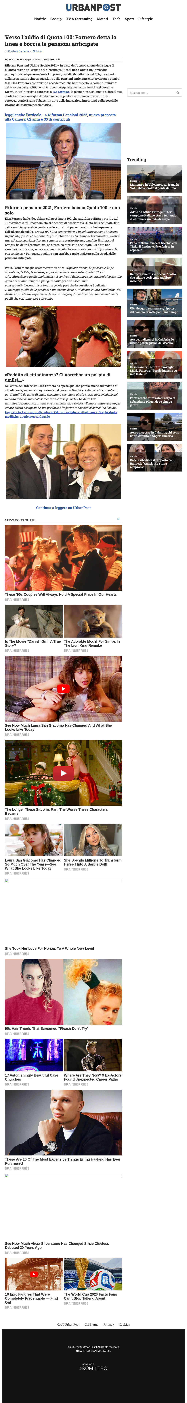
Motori (102, 18)
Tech (116, 18)
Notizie (40, 18)
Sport (129, 18)
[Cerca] (178, 92)
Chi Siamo (91, 1324)
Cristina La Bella (18, 51)
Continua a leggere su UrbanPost (63, 507)
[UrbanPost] (93, 7)
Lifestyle (145, 18)
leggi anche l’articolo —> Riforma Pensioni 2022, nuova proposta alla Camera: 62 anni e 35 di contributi (60, 116)
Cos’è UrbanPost (68, 1324)
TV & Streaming (79, 18)
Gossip (56, 18)
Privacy (109, 1324)
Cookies (124, 1324)
